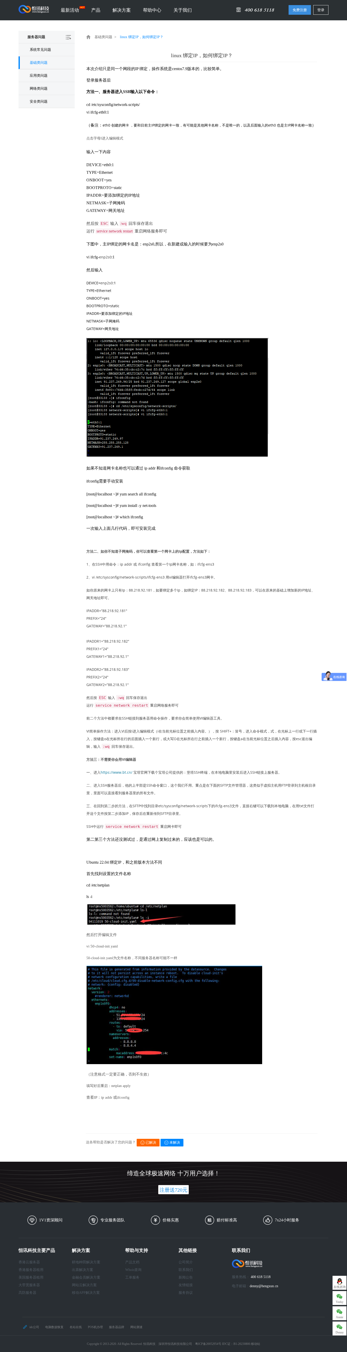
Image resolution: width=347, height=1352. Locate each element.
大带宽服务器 (29, 1285)
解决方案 (122, 10)
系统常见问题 (40, 50)
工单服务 (132, 1277)
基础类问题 (39, 63)
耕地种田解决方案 (86, 1262)
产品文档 (132, 1262)
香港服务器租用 (31, 1270)
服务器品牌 (116, 1327)
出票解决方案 (82, 1270)
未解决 (174, 1142)
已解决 (151, 1142)
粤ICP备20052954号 (208, 1344)
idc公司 (34, 1327)
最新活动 (70, 10)
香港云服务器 (29, 1262)
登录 (320, 10)
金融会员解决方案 (86, 1277)
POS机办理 (95, 1327)
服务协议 (186, 1293)
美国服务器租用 (31, 1277)
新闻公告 (186, 1277)
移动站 (255, 1344)
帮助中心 (152, 10)
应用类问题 (39, 75)
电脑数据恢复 (54, 1327)
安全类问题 (39, 101)
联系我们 (186, 1270)
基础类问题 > (105, 37)
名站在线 (76, 1327)
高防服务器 (27, 1293)
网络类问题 (39, 88)
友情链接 (186, 1285)
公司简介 (186, 1262)
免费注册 (300, 10)
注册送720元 (173, 1190)
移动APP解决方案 (86, 1293)
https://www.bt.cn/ (116, 772)
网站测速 (136, 1327)
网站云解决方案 (84, 1285)
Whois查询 (133, 1270)
